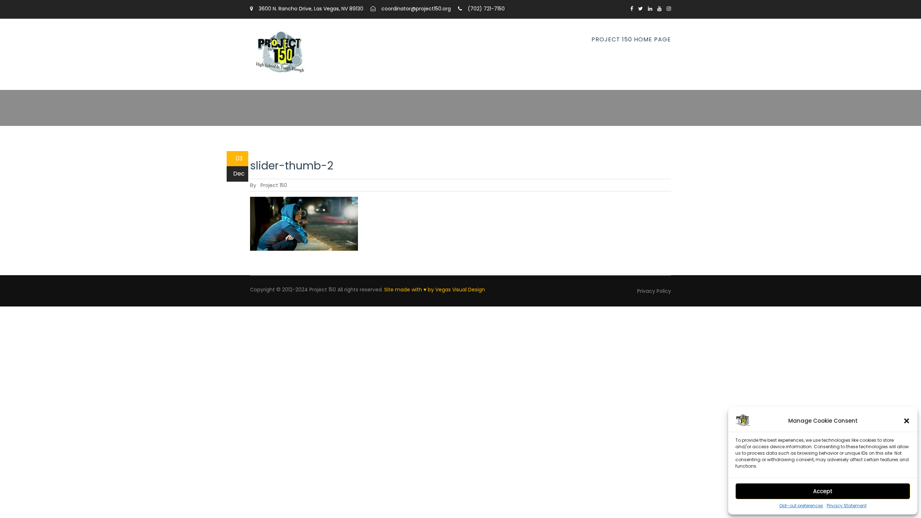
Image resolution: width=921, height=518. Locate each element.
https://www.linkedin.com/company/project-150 (650, 8)
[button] (906, 420)
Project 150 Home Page (631, 39)
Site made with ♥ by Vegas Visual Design (434, 289)
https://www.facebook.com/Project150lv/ (631, 8)
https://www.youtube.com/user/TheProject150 (659, 8)
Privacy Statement (847, 506)
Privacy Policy (654, 291)
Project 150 (273, 185)
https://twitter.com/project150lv (640, 8)
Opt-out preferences (801, 506)
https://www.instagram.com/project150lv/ (669, 8)
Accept (822, 491)
